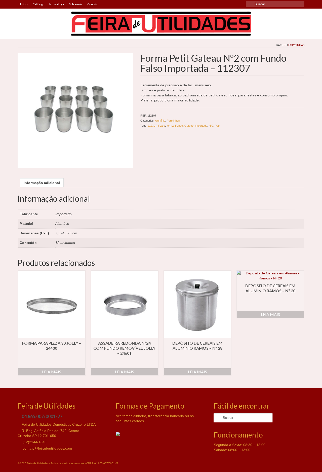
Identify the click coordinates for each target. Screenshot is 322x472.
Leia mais (51, 371)
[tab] (42, 182)
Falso (161, 125)
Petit (217, 125)
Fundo (179, 125)
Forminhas (296, 45)
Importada (201, 125)
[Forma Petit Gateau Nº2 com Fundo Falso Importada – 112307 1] (75, 110)
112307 (152, 125)
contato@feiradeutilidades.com (47, 448)
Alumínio (160, 120)
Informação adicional (42, 183)
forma (170, 125)
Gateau (188, 125)
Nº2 (211, 125)
